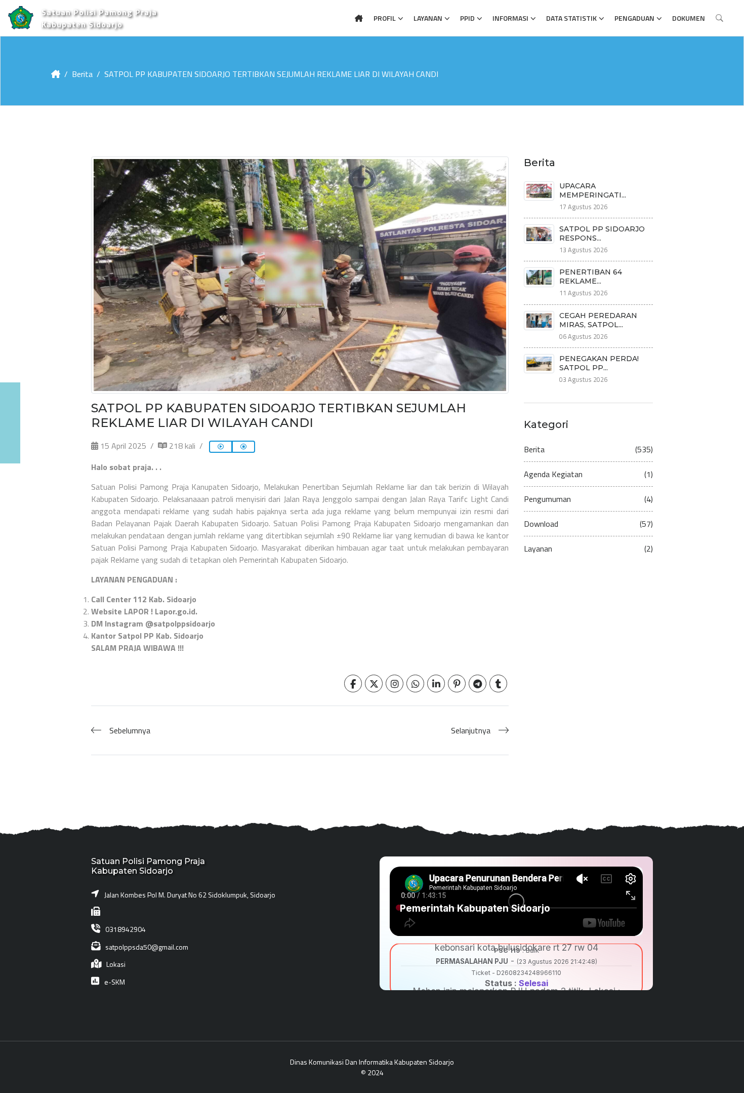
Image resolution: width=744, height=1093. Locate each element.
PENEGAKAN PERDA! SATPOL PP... (599, 363)
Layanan (428, 18)
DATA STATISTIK (571, 18)
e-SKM (114, 982)
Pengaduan (634, 18)
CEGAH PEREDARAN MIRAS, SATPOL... (598, 320)
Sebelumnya (129, 730)
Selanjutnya (470, 730)
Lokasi (116, 964)
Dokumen (688, 18)
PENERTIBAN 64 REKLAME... (590, 276)
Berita (82, 74)
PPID (467, 18)
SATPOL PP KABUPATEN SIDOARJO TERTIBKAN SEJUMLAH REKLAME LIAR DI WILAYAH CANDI (271, 74)
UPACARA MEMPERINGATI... (592, 190)
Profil (385, 18)
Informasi (510, 18)
